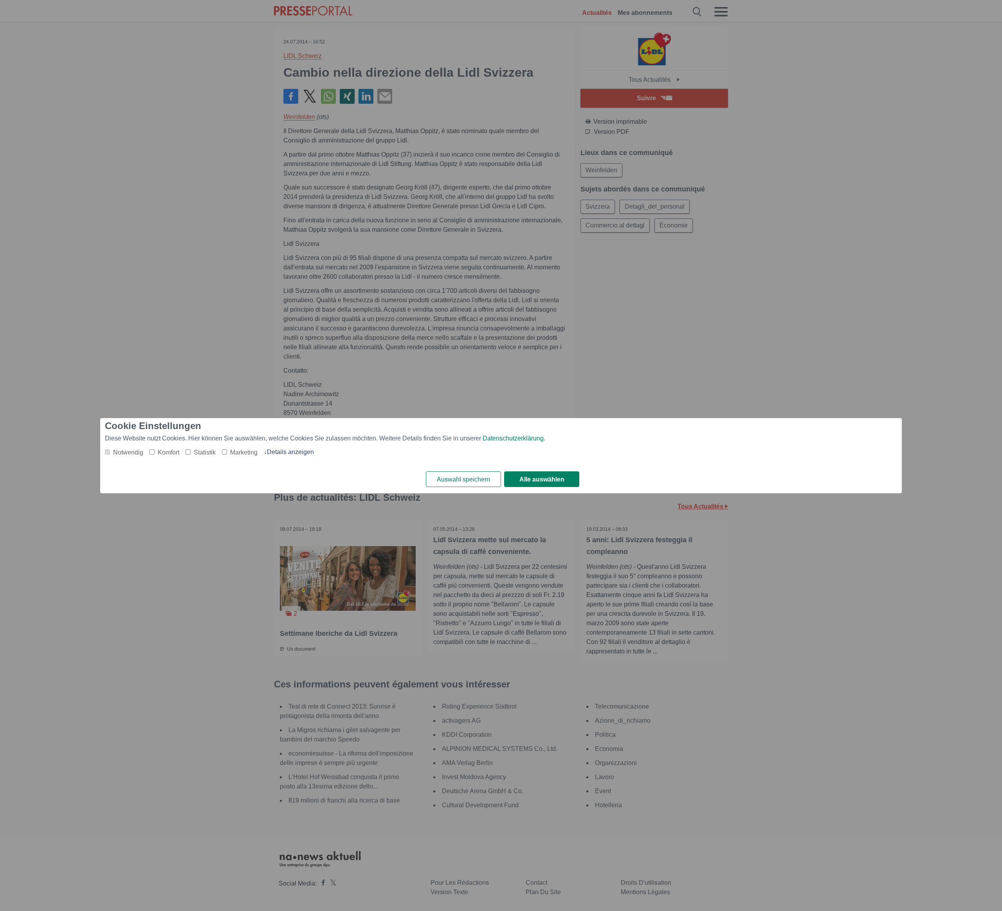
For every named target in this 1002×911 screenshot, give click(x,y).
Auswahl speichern (463, 479)
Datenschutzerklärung (513, 438)
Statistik (205, 452)
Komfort (168, 452)
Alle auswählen (541, 479)
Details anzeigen (290, 452)
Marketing (244, 452)
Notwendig (128, 452)
